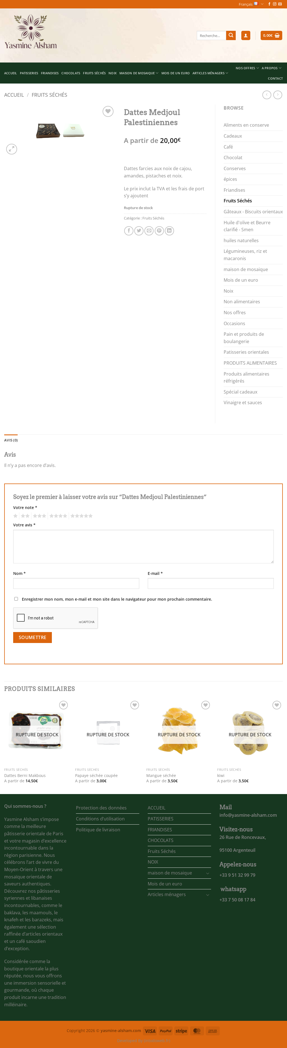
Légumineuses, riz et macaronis (245, 255)
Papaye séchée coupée (96, 775)
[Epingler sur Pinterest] (159, 230)
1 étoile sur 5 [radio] (15, 516)
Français (246, 4)
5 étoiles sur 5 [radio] (81, 516)
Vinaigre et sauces (243, 402)
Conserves (235, 168)
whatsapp (233, 889)
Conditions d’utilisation (100, 819)
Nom (19, 573)
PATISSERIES (29, 73)
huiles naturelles (241, 240)
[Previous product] (277, 95)
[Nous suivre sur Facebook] (269, 4)
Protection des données (101, 808)
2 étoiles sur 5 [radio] (24, 516)
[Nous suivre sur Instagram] (274, 4)
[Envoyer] (231, 35)
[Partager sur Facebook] (128, 230)
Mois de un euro (175, 73)
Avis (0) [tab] (11, 440)
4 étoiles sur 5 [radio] (57, 516)
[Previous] (4, 746)
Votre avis (24, 525)
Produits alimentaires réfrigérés (246, 377)
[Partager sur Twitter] (139, 230)
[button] (245, 35)
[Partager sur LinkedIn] (169, 230)
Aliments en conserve (246, 125)
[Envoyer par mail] (149, 230)
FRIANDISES (50, 73)
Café (228, 147)
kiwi (220, 775)
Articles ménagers (208, 73)
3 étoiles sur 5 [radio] (38, 516)
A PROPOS (270, 68)
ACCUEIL (10, 73)
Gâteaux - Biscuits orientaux (253, 212)
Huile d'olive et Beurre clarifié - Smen (247, 226)
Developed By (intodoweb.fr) (143, 1040)
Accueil (14, 94)
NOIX (112, 73)
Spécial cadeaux (240, 392)
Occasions (234, 323)
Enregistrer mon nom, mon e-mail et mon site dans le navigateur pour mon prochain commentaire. (117, 599)
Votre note (25, 507)
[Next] (282, 746)
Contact (275, 78)
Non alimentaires (242, 302)
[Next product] (266, 95)
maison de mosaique (137, 73)
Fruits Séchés (94, 73)
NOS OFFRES (245, 68)
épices (230, 179)
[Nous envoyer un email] (280, 4)
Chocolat (233, 157)
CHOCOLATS (70, 73)
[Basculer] (207, 873)
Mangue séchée (161, 775)
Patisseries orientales (246, 352)
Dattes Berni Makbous (25, 775)
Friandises (234, 190)
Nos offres (235, 312)
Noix (228, 291)
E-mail (155, 573)
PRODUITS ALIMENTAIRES (250, 363)
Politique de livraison (98, 830)
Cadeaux (233, 136)
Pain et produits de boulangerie (244, 337)
